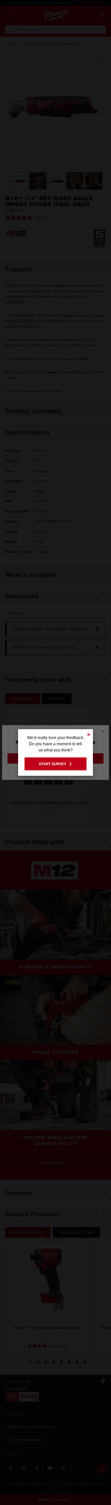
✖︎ (89, 733)
